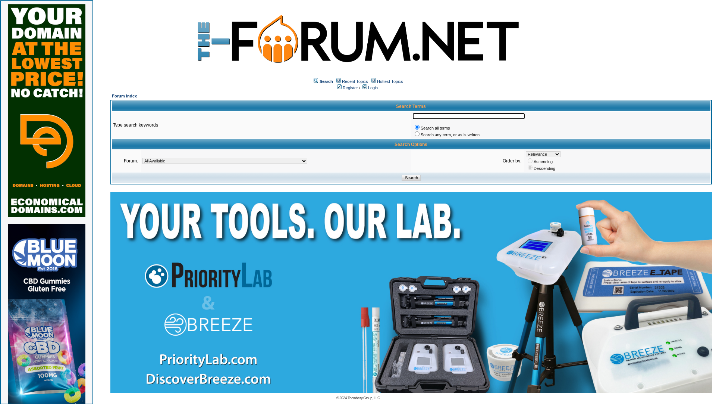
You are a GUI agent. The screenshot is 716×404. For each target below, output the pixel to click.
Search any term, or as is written (450, 135)
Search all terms (435, 128)
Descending (544, 168)
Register (350, 88)
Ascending (543, 161)
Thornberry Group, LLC (364, 398)
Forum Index (124, 96)
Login (372, 88)
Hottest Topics (390, 81)
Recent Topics (355, 81)
